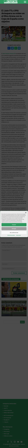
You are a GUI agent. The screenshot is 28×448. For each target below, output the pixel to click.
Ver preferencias (14, 232)
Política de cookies (11, 235)
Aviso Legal (18, 235)
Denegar (14, 228)
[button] (25, 212)
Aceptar (14, 224)
